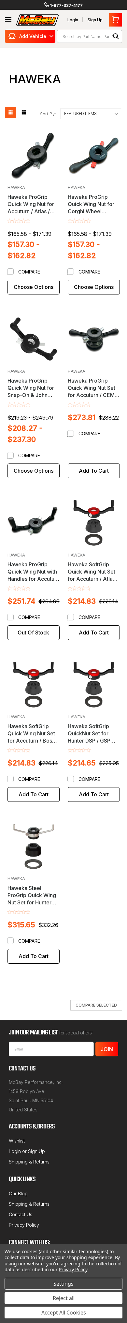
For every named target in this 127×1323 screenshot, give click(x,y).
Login (72, 19)
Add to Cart (94, 470)
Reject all (64, 1298)
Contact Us (20, 1214)
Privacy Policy (24, 1225)
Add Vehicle (32, 36)
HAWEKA (16, 187)
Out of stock (33, 632)
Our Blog (18, 1193)
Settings (63, 1283)
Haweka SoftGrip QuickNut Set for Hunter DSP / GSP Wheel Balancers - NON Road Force (90, 740)
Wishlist (17, 1140)
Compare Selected (96, 1005)
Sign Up (95, 19)
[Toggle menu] (8, 19)
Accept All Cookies (63, 1312)
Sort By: (48, 113)
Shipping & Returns (29, 1161)
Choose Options (33, 287)
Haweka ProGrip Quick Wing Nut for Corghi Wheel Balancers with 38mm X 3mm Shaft (92, 211)
